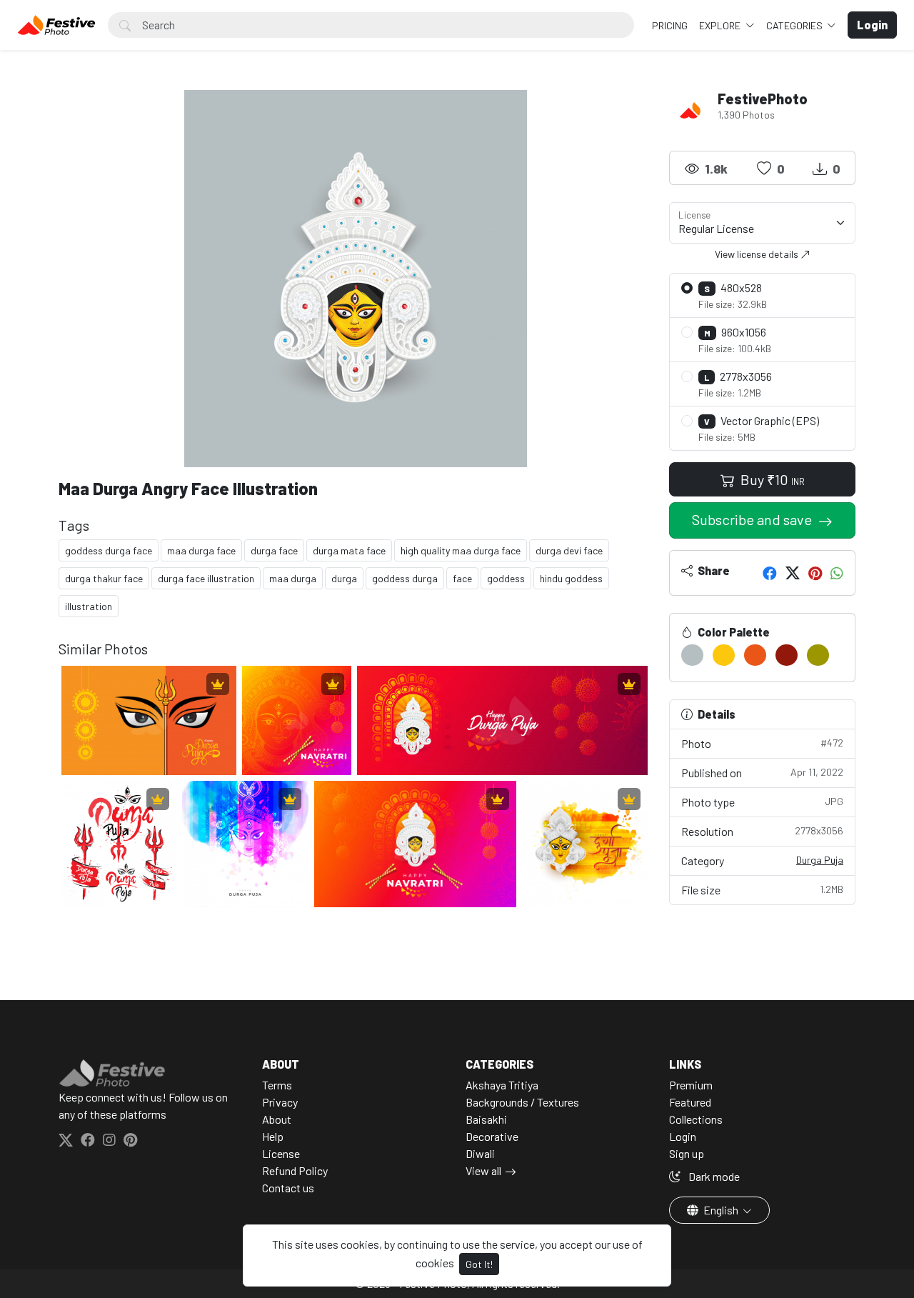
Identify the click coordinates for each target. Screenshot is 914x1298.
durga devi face (569, 550)
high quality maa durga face (461, 550)
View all (483, 1170)
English (720, 1210)
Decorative (492, 1136)
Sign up (686, 1153)
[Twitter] (792, 572)
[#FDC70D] (724, 655)
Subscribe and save (753, 519)
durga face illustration (206, 578)
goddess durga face (108, 550)
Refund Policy (295, 1170)
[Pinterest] (815, 572)
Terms (277, 1085)
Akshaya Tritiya (502, 1085)
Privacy (280, 1102)
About (276, 1119)
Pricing (670, 25)
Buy (771, 479)
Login (682, 1136)
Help (272, 1136)
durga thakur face (104, 578)
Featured (690, 1102)
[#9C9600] (818, 655)
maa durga (292, 578)
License (281, 1153)
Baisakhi (486, 1119)
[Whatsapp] (836, 572)
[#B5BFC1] (692, 655)
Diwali (480, 1153)
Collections (696, 1119)
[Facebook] (770, 572)
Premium (691, 1085)
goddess (506, 578)
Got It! (479, 1264)
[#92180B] (786, 655)
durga (344, 578)
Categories (795, 25)
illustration (88, 606)
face (462, 578)
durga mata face (349, 550)
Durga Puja (819, 860)
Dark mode (713, 1176)
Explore (721, 25)
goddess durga (405, 578)
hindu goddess (571, 578)
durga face (274, 550)
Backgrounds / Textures (522, 1102)
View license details (757, 254)
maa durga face (201, 550)
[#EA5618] (755, 655)
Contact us (288, 1187)
